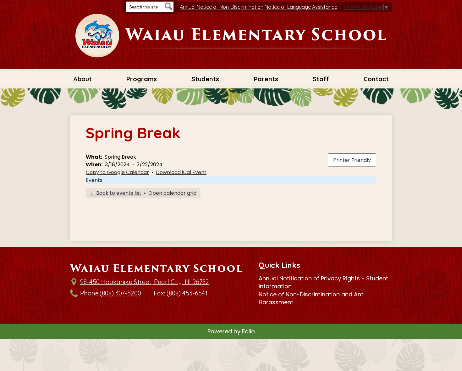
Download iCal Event (181, 172)
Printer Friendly (352, 160)
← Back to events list (115, 193)
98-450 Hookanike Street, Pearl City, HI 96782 (144, 282)
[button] (82, 79)
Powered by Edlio (231, 331)
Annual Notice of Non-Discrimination (221, 7)
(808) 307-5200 (120, 293)
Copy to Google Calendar (117, 172)
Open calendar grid (172, 193)
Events (94, 180)
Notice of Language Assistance (301, 7)
